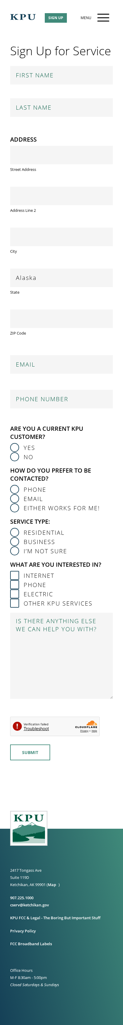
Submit (30, 752)
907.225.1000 (21, 897)
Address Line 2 (23, 210)
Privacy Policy (23, 931)
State (14, 292)
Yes (29, 448)
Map (52, 884)
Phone (35, 489)
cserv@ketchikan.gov (29, 905)
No (28, 457)
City (13, 251)
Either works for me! (62, 508)
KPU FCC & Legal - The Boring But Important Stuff (55, 917)
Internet (39, 576)
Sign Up (55, 17)
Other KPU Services (58, 603)
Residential (44, 532)
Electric (38, 594)
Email (33, 499)
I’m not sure (45, 551)
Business (39, 542)
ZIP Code (18, 333)
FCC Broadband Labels (31, 943)
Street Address (23, 169)
